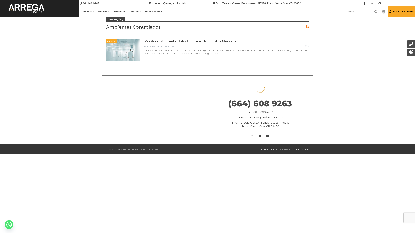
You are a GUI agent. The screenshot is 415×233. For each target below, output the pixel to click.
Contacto (135, 11)
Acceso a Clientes (403, 11)
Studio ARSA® (302, 149)
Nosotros (88, 11)
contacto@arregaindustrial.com (171, 3)
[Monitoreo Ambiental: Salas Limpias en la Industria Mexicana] (123, 50)
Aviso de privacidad (269, 149)
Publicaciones (154, 11)
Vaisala (111, 41)
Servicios (103, 11)
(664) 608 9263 (260, 104)
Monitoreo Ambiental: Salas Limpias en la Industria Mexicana (190, 41)
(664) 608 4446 (262, 112)
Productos (119, 11)
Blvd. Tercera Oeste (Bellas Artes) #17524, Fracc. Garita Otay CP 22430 (258, 3)
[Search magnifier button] (376, 12)
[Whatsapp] (9, 224)
